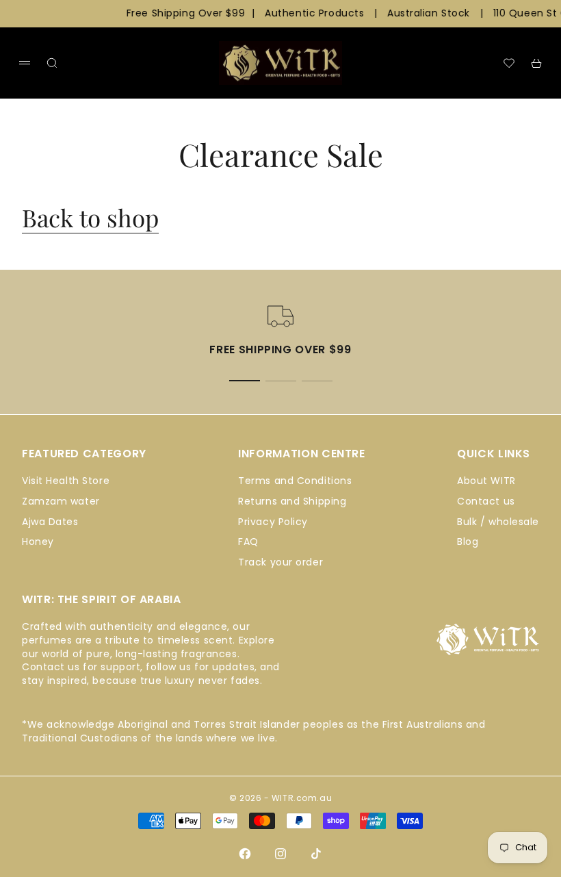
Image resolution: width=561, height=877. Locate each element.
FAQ (248, 541)
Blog (467, 541)
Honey (38, 541)
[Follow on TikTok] (316, 854)
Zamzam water (61, 501)
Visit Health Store (65, 480)
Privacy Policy (273, 522)
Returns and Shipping (292, 501)
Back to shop (90, 217)
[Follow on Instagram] (280, 854)
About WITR (486, 480)
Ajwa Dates (50, 522)
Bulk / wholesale (498, 522)
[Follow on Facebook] (245, 854)
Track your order (280, 562)
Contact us (486, 501)
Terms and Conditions (295, 480)
